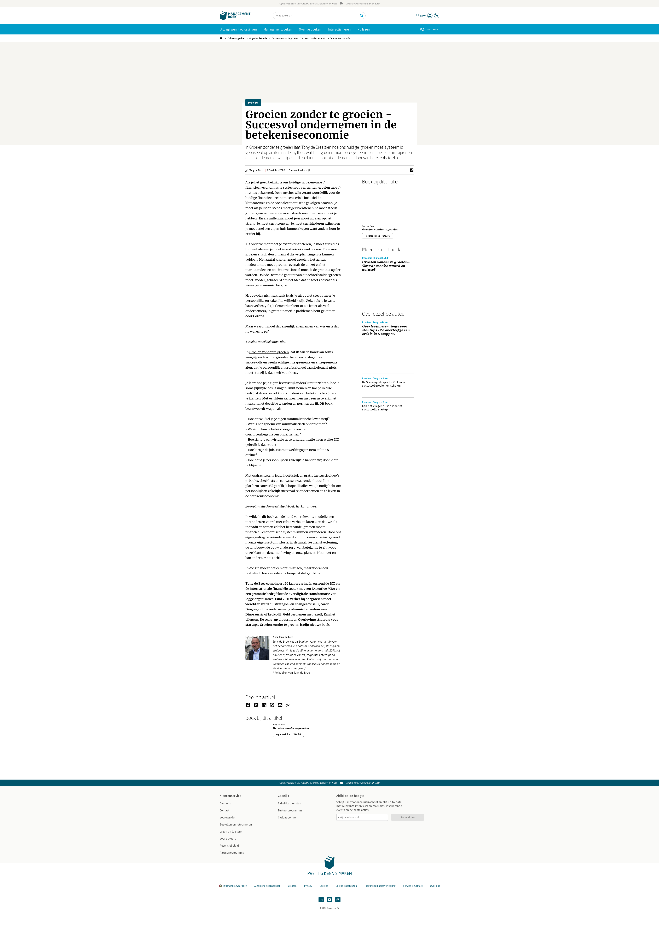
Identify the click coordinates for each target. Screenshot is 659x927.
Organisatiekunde (258, 38)
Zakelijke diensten (289, 803)
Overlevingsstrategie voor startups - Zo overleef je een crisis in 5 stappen (386, 330)
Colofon (292, 885)
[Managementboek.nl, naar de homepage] (235, 19)
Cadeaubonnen (287, 817)
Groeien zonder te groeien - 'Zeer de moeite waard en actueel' (386, 266)
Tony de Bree (312, 147)
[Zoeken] (361, 15)
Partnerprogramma (232, 852)
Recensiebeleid (229, 845)
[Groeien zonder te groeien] (374, 204)
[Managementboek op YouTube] (329, 899)
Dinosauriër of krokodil (263, 614)
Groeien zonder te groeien (271, 147)
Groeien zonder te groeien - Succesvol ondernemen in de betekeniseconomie (311, 38)
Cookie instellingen (346, 885)
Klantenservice (230, 796)
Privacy (308, 885)
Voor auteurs (228, 838)
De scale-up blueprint (276, 619)
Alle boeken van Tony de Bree (291, 672)
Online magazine (236, 38)
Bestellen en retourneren (236, 824)
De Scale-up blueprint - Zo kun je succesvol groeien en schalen (383, 384)
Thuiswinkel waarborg (234, 885)
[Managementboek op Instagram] (337, 899)
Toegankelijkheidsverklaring (380, 885)
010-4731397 (432, 29)
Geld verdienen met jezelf (302, 614)
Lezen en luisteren (231, 831)
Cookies (324, 885)
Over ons (225, 803)
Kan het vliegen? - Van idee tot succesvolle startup (382, 407)
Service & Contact (413, 885)
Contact (224, 810)
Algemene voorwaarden (267, 885)
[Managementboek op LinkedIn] (321, 899)
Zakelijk (283, 796)
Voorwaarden (228, 817)
